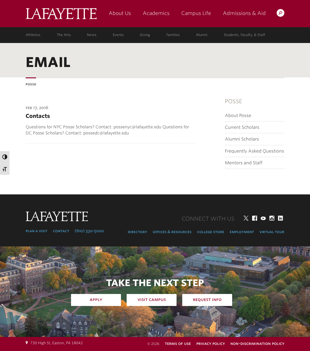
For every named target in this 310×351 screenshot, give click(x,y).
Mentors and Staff (244, 162)
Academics (156, 13)
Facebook (254, 218)
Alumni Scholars (242, 139)
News (91, 35)
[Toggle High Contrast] (5, 157)
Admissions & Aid (244, 13)
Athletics (33, 35)
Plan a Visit (36, 231)
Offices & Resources (172, 231)
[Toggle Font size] (5, 169)
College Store (210, 231)
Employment (242, 231)
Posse (233, 101)
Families (173, 35)
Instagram (272, 218)
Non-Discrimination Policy (257, 343)
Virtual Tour (271, 231)
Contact (61, 231)
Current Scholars (242, 127)
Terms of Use (178, 343)
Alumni (201, 35)
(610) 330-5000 (89, 231)
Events (118, 35)
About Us (120, 13)
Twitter (246, 218)
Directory (137, 231)
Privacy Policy (210, 343)
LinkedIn (280, 218)
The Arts (64, 35)
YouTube (263, 218)
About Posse (238, 115)
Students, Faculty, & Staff (244, 35)
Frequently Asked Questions (254, 151)
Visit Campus (152, 299)
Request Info (207, 299)
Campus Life (196, 13)
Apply (96, 299)
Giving (145, 35)
